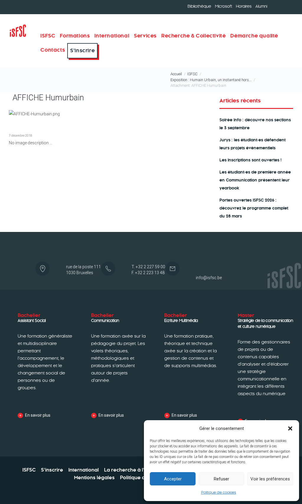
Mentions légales (94, 477)
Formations (75, 36)
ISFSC (192, 74)
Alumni (261, 6)
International (111, 36)
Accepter (173, 479)
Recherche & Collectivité (193, 36)
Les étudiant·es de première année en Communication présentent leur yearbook (255, 180)
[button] (290, 428)
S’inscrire (82, 50)
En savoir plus (37, 415)
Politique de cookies (218, 492)
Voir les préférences (270, 479)
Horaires (244, 6)
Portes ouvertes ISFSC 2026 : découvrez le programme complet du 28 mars (253, 208)
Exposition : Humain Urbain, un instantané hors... (211, 80)
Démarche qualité (254, 36)
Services (145, 36)
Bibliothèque (199, 6)
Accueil (176, 74)
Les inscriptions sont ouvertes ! (250, 160)
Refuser (221, 479)
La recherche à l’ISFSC (130, 470)
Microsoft (223, 6)
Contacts (52, 50)
